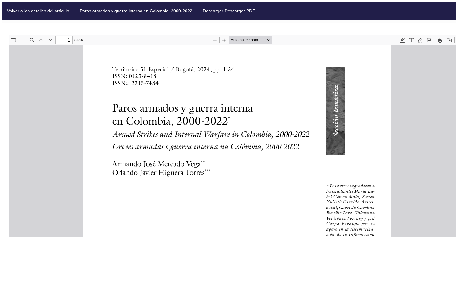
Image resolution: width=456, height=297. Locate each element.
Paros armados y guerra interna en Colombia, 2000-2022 (136, 10)
